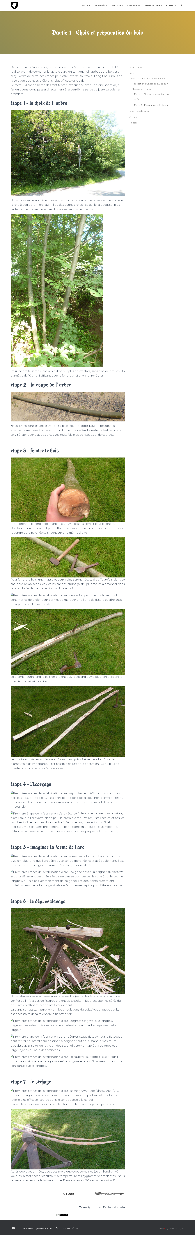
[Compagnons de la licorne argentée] (14, 5)
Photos (116, 5)
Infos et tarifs (153, 5)
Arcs (131, 73)
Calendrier (133, 5)
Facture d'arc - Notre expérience (148, 78)
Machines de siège (139, 111)
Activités (100, 5)
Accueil (86, 5)
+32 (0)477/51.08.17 (57, 1228)
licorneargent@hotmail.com (13, 1228)
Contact (171, 5)
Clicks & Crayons (176, 1228)
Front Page (135, 67)
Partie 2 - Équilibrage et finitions (151, 105)
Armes (132, 117)
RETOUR (68, 1194)
